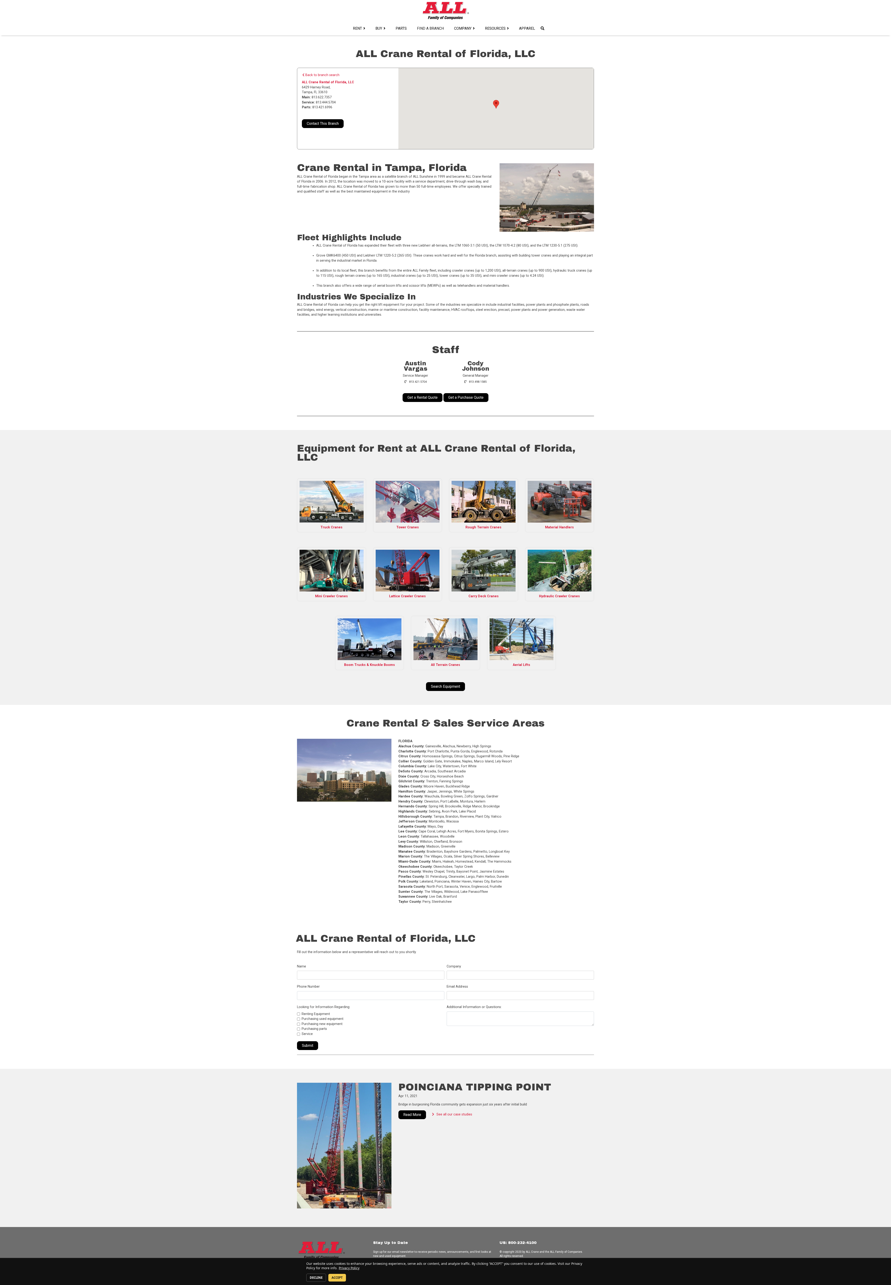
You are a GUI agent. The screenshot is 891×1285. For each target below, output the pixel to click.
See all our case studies (454, 1114)
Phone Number (308, 987)
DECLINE (316, 1277)
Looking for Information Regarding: (323, 1007)
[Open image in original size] (445, 10)
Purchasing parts (314, 1029)
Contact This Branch (323, 123)
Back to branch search (321, 75)
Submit (307, 1045)
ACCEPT (337, 1277)
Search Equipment (445, 686)
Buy (378, 28)
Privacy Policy (349, 1268)
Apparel (527, 28)
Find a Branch (430, 28)
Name (301, 966)
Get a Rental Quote (422, 397)
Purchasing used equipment (322, 1019)
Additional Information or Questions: (474, 1007)
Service (307, 1034)
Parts (401, 28)
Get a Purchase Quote (466, 397)
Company (462, 28)
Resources (495, 28)
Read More (412, 1114)
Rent (357, 28)
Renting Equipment (316, 1014)
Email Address (457, 987)
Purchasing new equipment (322, 1024)
